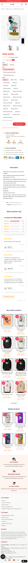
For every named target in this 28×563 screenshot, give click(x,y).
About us (4, 500)
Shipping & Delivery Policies (8, 515)
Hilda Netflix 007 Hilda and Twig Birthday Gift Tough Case (20, 426)
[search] (22, 4)
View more (14, 403)
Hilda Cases (9, 9)
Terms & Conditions (6, 502)
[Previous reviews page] (17, 300)
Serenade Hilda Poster (7, 327)
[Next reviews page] (24, 300)
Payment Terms (5, 517)
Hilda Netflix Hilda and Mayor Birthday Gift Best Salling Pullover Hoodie (20, 374)
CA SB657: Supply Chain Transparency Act (11, 508)
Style (3, 67)
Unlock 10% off (2, 556)
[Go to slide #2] (17, 48)
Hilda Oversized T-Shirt (7, 394)
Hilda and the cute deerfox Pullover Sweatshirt (20, 329)
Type (3, 62)
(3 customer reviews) (13, 57)
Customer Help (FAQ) (6, 523)
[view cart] (26, 4)
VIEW (7, 324)
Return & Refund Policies (7, 519)
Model (3, 77)
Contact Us (4, 521)
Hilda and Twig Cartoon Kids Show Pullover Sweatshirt (7, 351)
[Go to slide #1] (10, 48)
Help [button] (25, 561)
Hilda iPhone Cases (18, 9)
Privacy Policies (5, 504)
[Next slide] (24, 27)
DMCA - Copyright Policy (7, 506)
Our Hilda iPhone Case (20, 445)
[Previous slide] (3, 27)
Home (2, 9)
